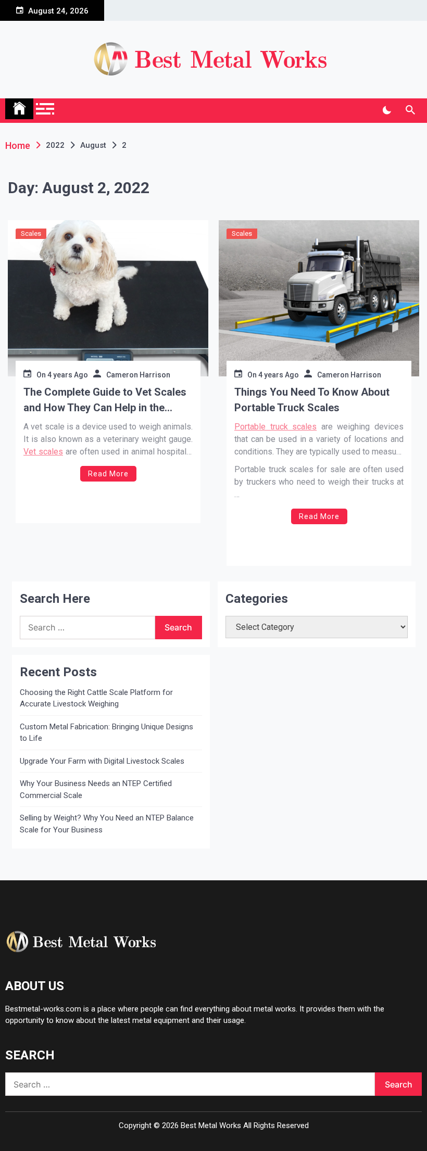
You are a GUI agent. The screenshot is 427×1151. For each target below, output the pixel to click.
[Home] (19, 108)
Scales (31, 233)
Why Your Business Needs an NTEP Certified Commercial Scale (96, 789)
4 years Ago (67, 375)
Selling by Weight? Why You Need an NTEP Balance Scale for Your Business (107, 823)
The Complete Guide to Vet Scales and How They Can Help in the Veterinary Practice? (104, 400)
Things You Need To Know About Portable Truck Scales (312, 400)
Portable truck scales (275, 427)
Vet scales (43, 452)
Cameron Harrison (138, 375)
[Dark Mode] (386, 110)
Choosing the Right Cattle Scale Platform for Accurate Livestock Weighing (96, 698)
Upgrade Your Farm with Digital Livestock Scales (102, 761)
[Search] (410, 110)
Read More (108, 474)
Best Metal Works (211, 1125)
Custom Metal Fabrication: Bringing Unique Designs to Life (106, 732)
